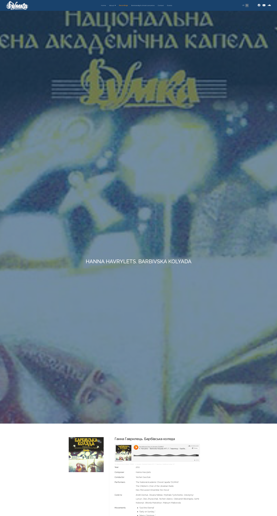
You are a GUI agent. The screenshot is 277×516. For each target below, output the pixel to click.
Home (103, 5)
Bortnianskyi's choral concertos (143, 5)
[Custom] (269, 5)
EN (247, 5)
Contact (161, 5)
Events (169, 5)
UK (243, 5)
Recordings (123, 5)
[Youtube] (264, 5)
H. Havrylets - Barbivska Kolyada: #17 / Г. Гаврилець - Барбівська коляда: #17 (155, 464)
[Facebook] (259, 5)
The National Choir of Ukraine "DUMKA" (124, 464)
